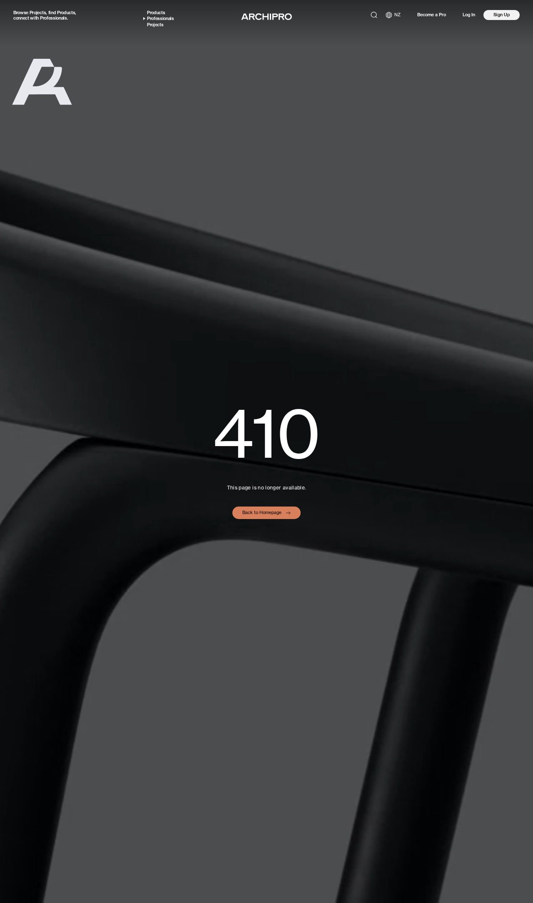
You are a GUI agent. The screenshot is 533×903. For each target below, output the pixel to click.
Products (66, 12)
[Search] (374, 15)
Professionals (53, 18)
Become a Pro (431, 15)
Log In (469, 15)
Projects (38, 12)
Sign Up (501, 15)
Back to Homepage (261, 512)
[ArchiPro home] (266, 16)
